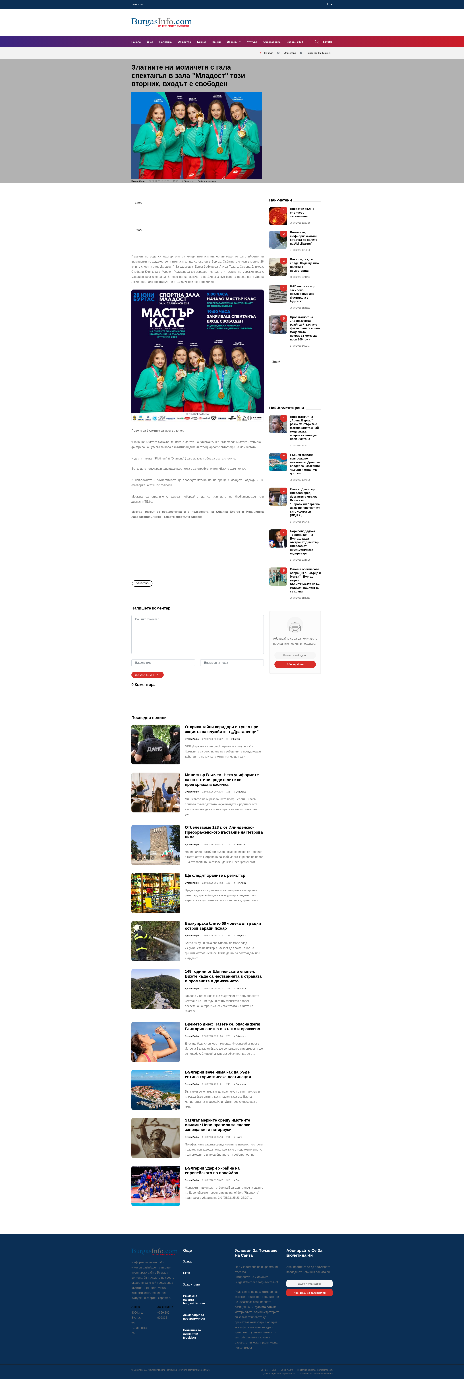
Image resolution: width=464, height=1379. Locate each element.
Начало (136, 41)
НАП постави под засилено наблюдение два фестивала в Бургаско (302, 294)
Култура (252, 41)
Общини (232, 41)
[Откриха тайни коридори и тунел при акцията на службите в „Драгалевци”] (155, 744)
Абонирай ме (295, 664)
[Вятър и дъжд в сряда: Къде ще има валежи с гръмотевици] (278, 267)
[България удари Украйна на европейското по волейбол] (155, 1186)
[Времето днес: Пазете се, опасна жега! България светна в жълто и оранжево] (155, 1042)
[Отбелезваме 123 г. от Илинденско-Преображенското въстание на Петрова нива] (155, 845)
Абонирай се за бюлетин (310, 1292)
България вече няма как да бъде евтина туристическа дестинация (218, 1074)
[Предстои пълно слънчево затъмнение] (278, 216)
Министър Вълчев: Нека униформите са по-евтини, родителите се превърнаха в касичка (222, 780)
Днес (150, 41)
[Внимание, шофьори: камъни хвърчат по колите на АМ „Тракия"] (278, 240)
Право (239, 1137)
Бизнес (201, 41)
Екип (186, 1272)
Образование (272, 41)
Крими (216, 41)
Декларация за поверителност (279, 1373)
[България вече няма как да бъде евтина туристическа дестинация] (155, 1090)
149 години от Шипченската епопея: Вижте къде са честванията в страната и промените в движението (223, 976)
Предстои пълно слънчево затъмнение (302, 212)
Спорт (239, 1180)
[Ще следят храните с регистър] (155, 893)
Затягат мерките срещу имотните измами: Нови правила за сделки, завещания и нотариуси (218, 1125)
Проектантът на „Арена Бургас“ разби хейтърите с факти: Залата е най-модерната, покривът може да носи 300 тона (305, 328)
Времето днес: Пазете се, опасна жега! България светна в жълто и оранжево (222, 1026)
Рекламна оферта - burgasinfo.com (194, 1299)
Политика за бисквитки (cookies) (192, 1334)
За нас (187, 1261)
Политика (165, 41)
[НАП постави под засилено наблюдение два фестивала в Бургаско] (278, 294)
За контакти (191, 1284)
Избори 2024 (295, 41)
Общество (184, 41)
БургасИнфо (138, 181)
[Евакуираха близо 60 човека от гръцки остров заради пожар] (155, 941)
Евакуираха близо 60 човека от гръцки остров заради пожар (223, 925)
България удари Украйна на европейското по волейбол (212, 1170)
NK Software (203, 1370)
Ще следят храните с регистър (215, 875)
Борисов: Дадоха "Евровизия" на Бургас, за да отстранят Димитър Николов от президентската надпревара (304, 542)
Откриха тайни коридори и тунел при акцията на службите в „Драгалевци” (222, 729)
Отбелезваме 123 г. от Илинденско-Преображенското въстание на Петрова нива (224, 832)
